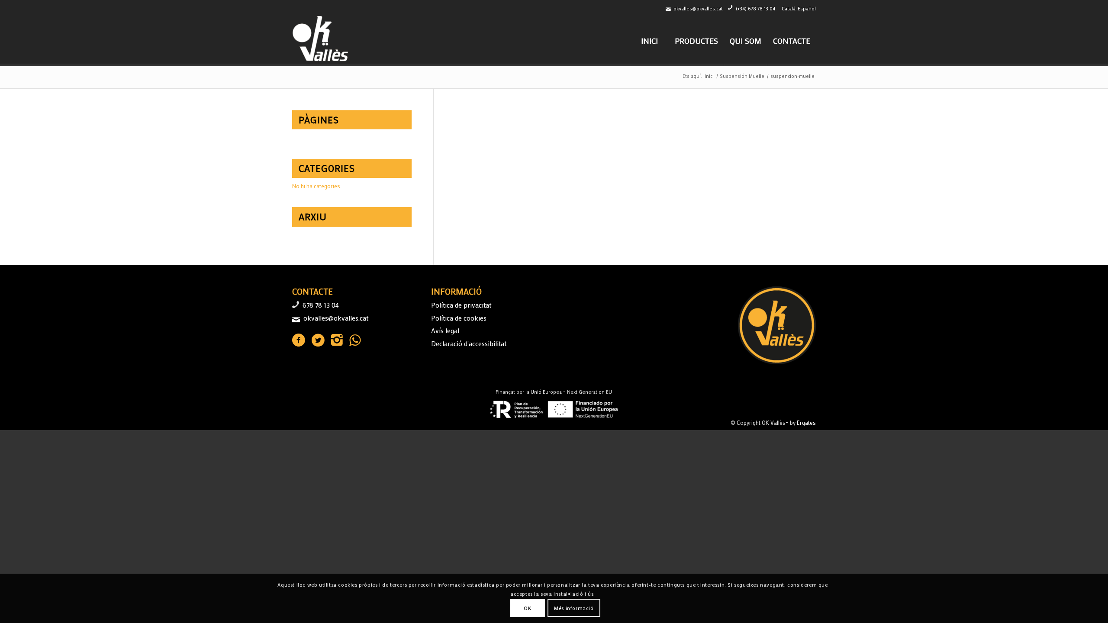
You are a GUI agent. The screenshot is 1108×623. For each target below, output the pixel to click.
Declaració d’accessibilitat (468, 343)
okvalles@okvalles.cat (698, 9)
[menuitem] (649, 41)
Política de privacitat (461, 304)
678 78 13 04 (321, 304)
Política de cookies (458, 317)
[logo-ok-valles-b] (321, 41)
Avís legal (445, 330)
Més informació (573, 607)
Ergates (806, 422)
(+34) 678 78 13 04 (755, 9)
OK (527, 607)
